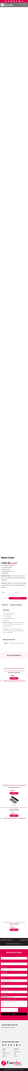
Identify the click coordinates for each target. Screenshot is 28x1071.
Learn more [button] (14, 678)
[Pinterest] (11, 1)
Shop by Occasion (10, 785)
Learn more (14, 793)
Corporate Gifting (7, 670)
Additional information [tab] (16, 604)
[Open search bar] (20, 4)
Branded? (3, 978)
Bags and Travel (19, 784)
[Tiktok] (22, 1)
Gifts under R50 (24, 807)
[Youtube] (19, 1)
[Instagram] (17, 1)
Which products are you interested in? (9, 999)
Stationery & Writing (14, 808)
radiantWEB (21, 1069)
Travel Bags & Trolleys (21, 785)
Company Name (4, 972)
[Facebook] (5, 1)
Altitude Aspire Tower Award (14, 672)
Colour (3, 592)
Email (2, 961)
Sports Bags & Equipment (5, 784)
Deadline (3, 983)
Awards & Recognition (14, 670)
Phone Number (4, 967)
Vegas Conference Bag (14, 924)
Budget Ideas (19, 807)
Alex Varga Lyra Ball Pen (14, 809)
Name (2, 955)
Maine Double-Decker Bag (14, 787)
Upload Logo (3, 995)
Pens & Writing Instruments (5, 807)
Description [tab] (5, 604)
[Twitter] (8, 1)
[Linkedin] (14, 1)
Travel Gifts (15, 785)
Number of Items (4, 989)
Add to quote (18, 598)
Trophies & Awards (21, 670)
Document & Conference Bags (8, 922)
